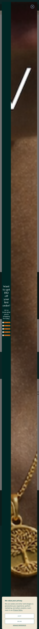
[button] (6, 322)
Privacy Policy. (18, 610)
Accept (19, 616)
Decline (19, 621)
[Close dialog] (32, 6)
